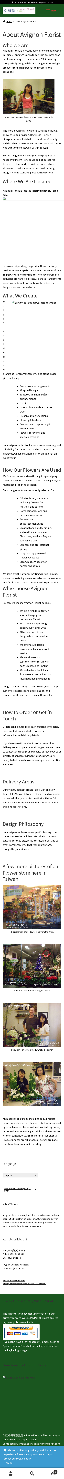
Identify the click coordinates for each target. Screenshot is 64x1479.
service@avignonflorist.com (42, 2)
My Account (10, 1473)
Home (9, 21)
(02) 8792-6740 (20, 2)
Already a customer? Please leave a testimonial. (24, 1283)
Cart (49, 1470)
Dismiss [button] (8, 1462)
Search (32, 1473)
